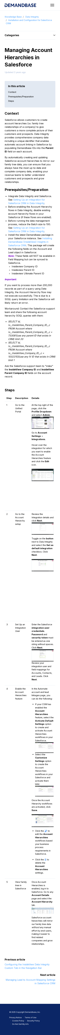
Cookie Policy (18, 1021)
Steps (11, 101)
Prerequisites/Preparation (21, 96)
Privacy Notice (15, 1017)
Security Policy (33, 1021)
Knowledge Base (13, 16)
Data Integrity (32, 16)
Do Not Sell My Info (20, 1024)
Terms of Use (30, 1017)
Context (12, 92)
